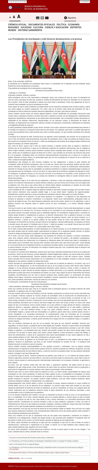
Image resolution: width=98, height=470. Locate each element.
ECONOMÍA (73, 25)
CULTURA (38, 27)
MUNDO (12, 30)
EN (14, 1)
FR (18, 1)
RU (11, 1)
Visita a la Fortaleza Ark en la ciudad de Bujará (24, 444)
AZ (9, 1)
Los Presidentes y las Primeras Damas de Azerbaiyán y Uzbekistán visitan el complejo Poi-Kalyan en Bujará (43, 441)
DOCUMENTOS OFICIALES (41, 25)
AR (22, 1)
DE (16, 1)
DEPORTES (75, 27)
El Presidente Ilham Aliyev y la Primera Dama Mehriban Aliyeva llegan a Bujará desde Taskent (39, 453)
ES (20, 1)
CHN (25, 1)
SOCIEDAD (26, 27)
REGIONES (13, 27)
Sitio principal (84, 1)
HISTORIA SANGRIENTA (30, 30)
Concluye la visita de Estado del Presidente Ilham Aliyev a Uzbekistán (31, 437)
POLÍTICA (61, 25)
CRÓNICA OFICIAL (17, 25)
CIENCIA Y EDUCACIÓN (56, 27)
